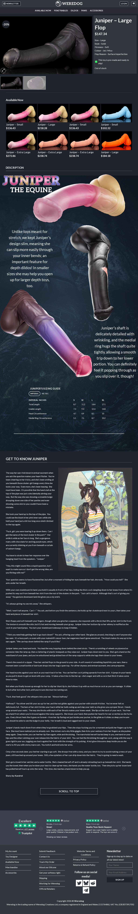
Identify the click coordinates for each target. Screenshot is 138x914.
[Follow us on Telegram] (86, 890)
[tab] (34, 393)
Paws (84, 10)
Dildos (74, 10)
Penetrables (61, 10)
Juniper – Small (14, 124)
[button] (11, 3)
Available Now (43, 10)
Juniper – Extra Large (18, 152)
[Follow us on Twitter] (79, 883)
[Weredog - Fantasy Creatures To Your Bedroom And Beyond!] (69, 4)
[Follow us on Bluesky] (86, 883)
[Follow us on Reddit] (93, 883)
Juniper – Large (46, 124)
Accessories (96, 10)
